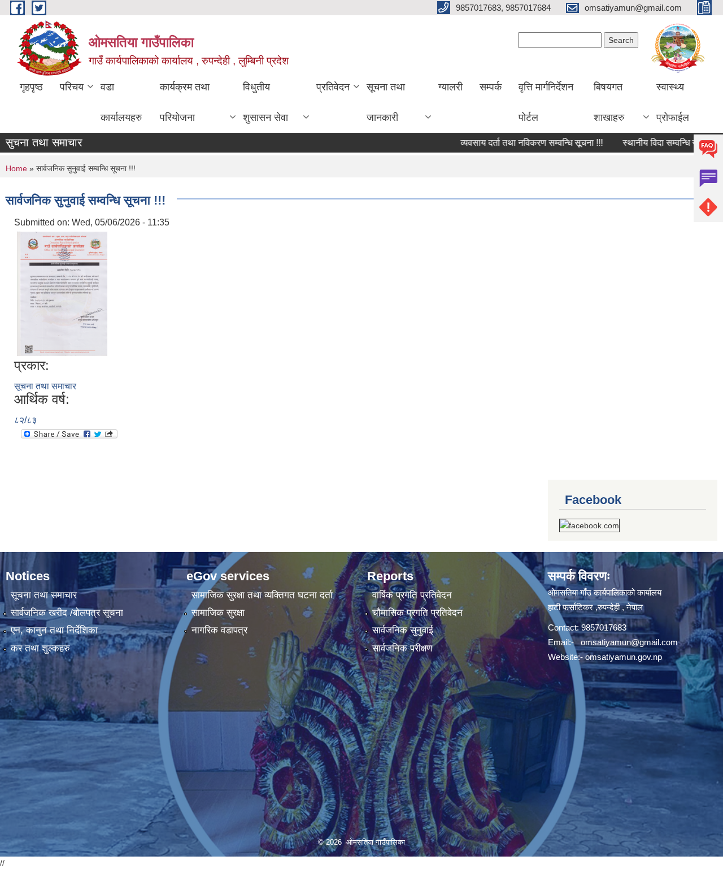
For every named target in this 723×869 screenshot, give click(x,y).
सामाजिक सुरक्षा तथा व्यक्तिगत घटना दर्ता (262, 595)
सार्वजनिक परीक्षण (402, 648)
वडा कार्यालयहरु (121, 102)
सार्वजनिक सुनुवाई (402, 630)
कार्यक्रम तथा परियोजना (185, 102)
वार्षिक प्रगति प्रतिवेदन (412, 595)
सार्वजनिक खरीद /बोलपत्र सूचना (67, 612)
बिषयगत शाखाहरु (609, 102)
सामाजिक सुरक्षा (218, 612)
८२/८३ (25, 420)
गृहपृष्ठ (31, 87)
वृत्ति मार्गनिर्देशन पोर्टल (546, 102)
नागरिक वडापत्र (219, 630)
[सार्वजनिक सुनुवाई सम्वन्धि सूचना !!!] (62, 293)
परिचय (72, 87)
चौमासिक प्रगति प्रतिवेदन (417, 612)
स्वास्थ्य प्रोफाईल (672, 102)
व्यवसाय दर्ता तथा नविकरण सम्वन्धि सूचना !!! (512, 142)
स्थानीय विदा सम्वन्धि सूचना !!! (652, 142)
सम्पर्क (491, 87)
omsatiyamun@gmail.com (629, 642)
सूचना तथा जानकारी (386, 102)
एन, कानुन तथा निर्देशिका (54, 630)
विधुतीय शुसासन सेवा (265, 102)
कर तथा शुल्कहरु (40, 648)
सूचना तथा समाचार (45, 386)
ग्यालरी (450, 87)
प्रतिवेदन (333, 87)
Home (16, 168)
